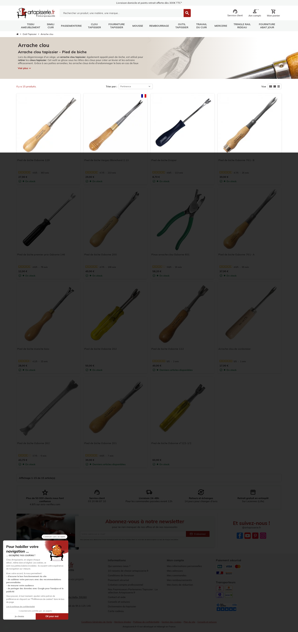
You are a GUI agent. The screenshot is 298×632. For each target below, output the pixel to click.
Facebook (240, 536)
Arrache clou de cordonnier (234, 348)
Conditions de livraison (121, 575)
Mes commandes (176, 575)
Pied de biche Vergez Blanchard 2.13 (106, 160)
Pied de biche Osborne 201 (100, 443)
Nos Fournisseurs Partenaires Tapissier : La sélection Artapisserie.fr (133, 591)
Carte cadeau (116, 611)
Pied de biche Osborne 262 (33, 443)
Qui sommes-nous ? (119, 566)
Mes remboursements (179, 580)
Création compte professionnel (125, 584)
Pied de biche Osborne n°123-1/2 (171, 443)
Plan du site (189, 622)
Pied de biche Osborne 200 (100, 254)
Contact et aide (117, 597)
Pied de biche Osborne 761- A (236, 254)
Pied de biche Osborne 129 (33, 160)
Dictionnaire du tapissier (122, 606)
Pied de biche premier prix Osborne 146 (41, 254)
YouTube (247, 536)
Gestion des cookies (171, 622)
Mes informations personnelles (184, 566)
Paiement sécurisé (118, 580)
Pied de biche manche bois (33, 348)
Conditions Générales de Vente (96, 622)
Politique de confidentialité (146, 622)
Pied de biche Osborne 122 (167, 348)
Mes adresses (175, 570)
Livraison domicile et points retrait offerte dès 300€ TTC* (149, 2)
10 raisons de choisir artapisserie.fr (128, 570)
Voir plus (24, 68)
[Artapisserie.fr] (35, 12)
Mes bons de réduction (180, 584)
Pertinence (125, 86)
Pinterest (255, 536)
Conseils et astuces (119, 601)
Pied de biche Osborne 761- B (236, 160)
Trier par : (111, 86)
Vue (263, 86)
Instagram (263, 536)
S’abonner (198, 534)
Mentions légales (122, 622)
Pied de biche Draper (164, 160)
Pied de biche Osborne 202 (100, 348)
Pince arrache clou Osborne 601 (170, 254)
